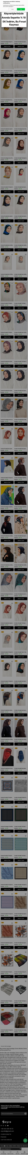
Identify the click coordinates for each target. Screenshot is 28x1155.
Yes (21, 9)
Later (12, 9)
